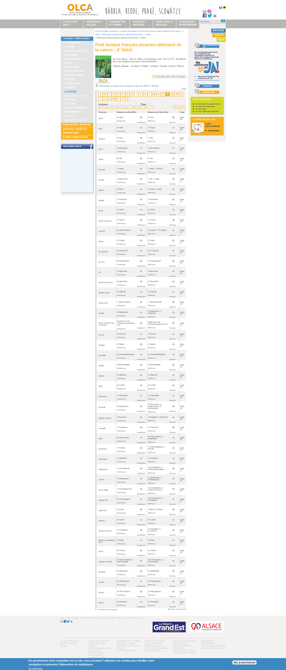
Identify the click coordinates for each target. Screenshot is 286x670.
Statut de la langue (95, 655)
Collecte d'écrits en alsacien (184, 653)
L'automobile (72, 42)
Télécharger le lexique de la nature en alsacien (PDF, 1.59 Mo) (128, 86)
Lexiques (103, 104)
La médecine (71, 83)
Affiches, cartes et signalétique (75, 131)
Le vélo (69, 116)
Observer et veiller (98, 641)
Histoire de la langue (96, 653)
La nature (70, 91)
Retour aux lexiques (178, 609)
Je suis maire (200, 109)
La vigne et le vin (75, 120)
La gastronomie (74, 71)
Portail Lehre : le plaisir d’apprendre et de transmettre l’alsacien (128, 645)
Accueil (98, 31)
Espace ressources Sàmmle (184, 650)
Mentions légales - (73, 618)
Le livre (69, 79)
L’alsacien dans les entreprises (213, 646)
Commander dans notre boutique (169, 76)
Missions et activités (68, 643)
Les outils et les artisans (75, 98)
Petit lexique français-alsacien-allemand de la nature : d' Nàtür (126, 34)
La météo (70, 87)
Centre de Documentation (127, 650)
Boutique (218, 30)
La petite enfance (75, 108)
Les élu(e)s (71, 55)
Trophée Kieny (179, 648)
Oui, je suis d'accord (244, 662)
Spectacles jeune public (182, 646)
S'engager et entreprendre (188, 23)
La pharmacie (72, 112)
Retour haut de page (109, 609)
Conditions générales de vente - (93, 618)
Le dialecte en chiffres (97, 657)
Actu (221, 39)
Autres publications (75, 137)
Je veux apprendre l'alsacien (206, 111)
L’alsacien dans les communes (213, 648)
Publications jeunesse (77, 124)
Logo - (62, 618)
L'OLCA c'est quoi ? (69, 641)
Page (143, 104)
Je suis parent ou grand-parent (207, 104)
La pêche (69, 103)
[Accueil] (76, 10)
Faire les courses (75, 51)
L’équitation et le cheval (75, 61)
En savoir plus (35, 668)
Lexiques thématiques (76, 38)
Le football (71, 67)
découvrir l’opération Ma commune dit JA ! (208, 77)
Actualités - (132, 618)
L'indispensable (74, 75)
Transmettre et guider (129, 641)
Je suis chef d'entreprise (205, 106)
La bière (69, 46)
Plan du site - (122, 618)
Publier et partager (110, 31)
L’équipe (63, 646)
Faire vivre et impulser (184, 641)
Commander (214, 131)
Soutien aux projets (180, 643)
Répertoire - (112, 618)
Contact (219, 35)
